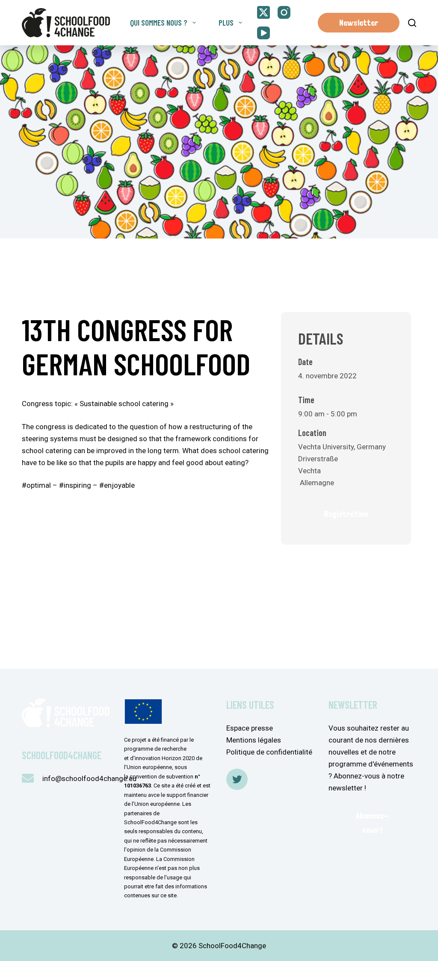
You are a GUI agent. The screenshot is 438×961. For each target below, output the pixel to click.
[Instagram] (284, 12)
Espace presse (249, 728)
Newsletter (358, 23)
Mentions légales (253, 740)
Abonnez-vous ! (372, 823)
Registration (346, 514)
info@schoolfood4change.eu (89, 778)
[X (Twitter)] (263, 12)
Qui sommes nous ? (158, 22)
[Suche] (412, 23)
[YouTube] (263, 33)
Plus (226, 22)
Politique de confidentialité (269, 752)
